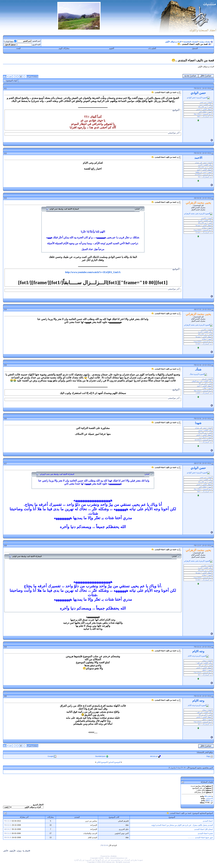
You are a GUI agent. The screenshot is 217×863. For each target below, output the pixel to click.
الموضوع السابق (114, 762)
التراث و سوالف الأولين (173, 42)
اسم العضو (37, 41)
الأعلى (5, 851)
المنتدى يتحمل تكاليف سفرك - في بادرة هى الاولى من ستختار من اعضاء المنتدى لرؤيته (182, 825)
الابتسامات (209, 798)
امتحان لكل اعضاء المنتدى (203, 829)
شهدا (198, 423)
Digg (208, 756)
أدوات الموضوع (11, 80)
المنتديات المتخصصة (190, 42)
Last (9, 77)
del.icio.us (154, 756)
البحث (18, 48)
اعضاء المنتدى (208, 821)
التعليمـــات (152, 48)
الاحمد (198, 157)
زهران (19, 851)
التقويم (111, 48)
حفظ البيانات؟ (9, 41)
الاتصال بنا (26, 851)
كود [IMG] (209, 800)
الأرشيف (12, 851)
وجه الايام (198, 651)
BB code (208, 796)
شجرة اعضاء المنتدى (205, 833)
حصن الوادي (198, 93)
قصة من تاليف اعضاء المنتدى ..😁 (179, 813)
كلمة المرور (36, 44)
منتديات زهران (205, 42)
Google (50, 756)
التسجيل (195, 48)
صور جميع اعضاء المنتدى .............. (200, 837)
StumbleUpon (100, 756)
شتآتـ (198, 369)
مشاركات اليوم (64, 48)
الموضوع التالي (102, 762)
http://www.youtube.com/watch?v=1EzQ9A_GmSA (93, 272)
